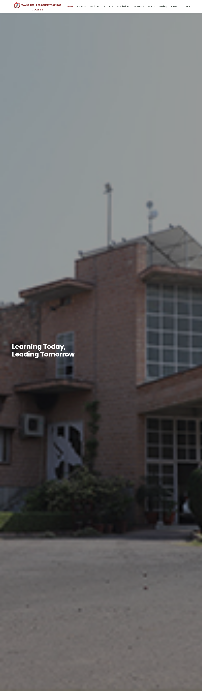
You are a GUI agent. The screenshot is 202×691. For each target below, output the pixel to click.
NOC (150, 6)
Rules (174, 6)
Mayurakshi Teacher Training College (40, 7)
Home (70, 6)
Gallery (163, 6)
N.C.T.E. (107, 6)
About (80, 6)
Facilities (94, 6)
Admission (123, 6)
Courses (137, 6)
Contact (185, 6)
